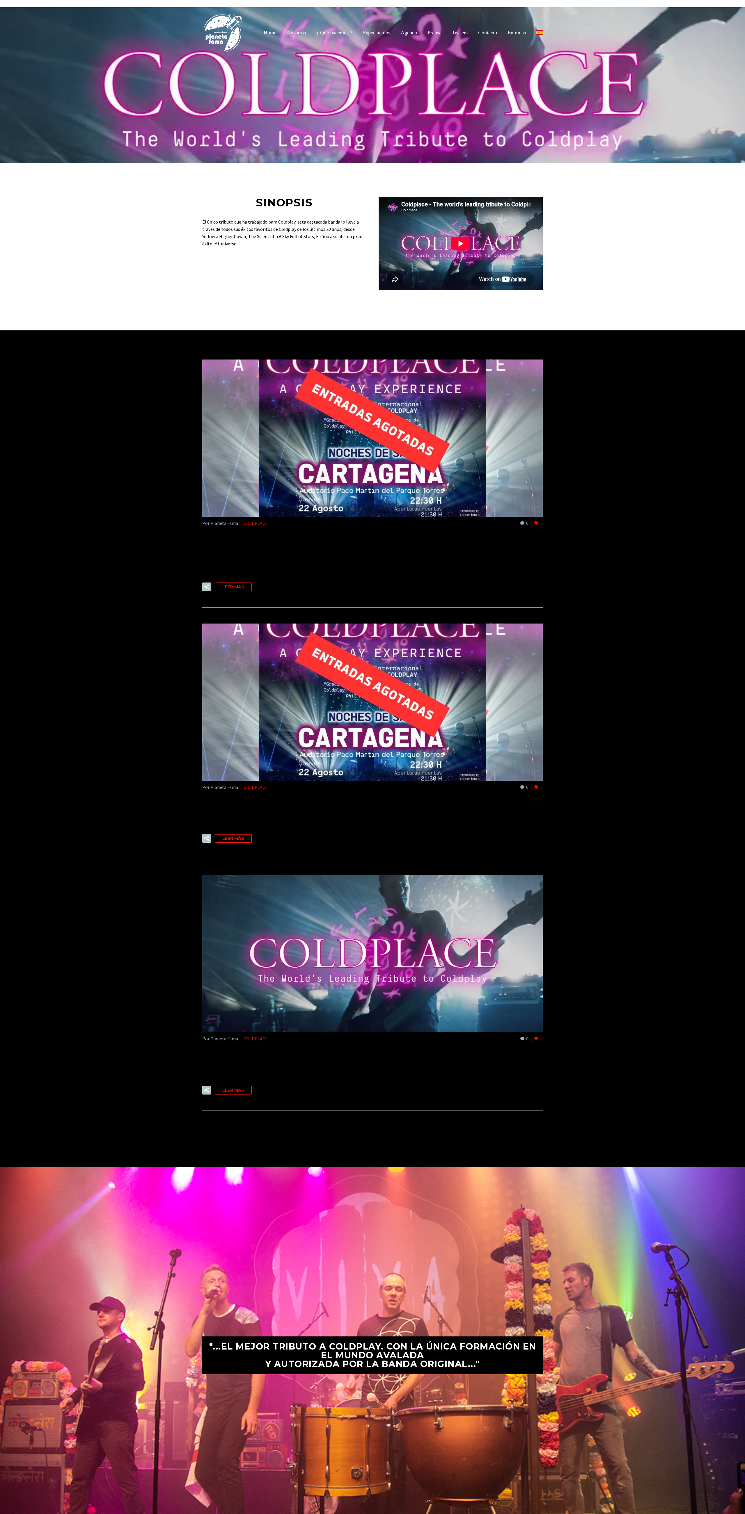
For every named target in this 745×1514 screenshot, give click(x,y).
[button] (206, 586)
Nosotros (296, 33)
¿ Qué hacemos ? (334, 33)
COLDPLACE (256, 523)
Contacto (487, 33)
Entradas (517, 33)
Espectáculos (376, 33)
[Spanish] (540, 32)
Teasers (460, 33)
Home (270, 33)
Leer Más (233, 586)
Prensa (434, 33)
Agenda (409, 33)
